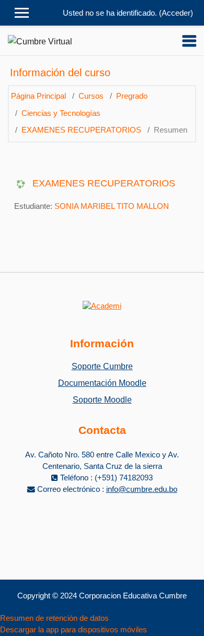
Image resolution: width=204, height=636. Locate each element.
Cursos (91, 96)
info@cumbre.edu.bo (141, 489)
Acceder (176, 13)
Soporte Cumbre (102, 366)
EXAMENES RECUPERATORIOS (81, 130)
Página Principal (38, 96)
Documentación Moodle (102, 383)
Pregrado (132, 96)
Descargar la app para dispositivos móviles (73, 630)
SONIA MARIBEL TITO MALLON (111, 206)
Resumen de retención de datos (54, 618)
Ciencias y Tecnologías (60, 113)
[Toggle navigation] (189, 41)
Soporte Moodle (102, 399)
